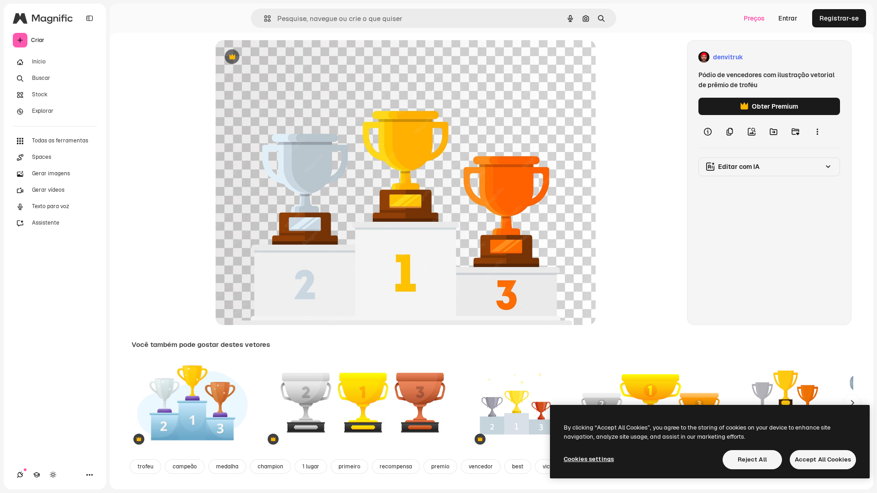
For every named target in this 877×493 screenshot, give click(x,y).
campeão (185, 466)
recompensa (396, 466)
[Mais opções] (817, 131)
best (517, 466)
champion (270, 466)
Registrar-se (839, 18)
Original (274, 57)
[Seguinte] (852, 402)
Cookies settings (589, 459)
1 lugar (310, 466)
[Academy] (36, 474)
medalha (227, 466)
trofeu (145, 466)
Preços (754, 18)
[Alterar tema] (53, 474)
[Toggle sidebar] (89, 18)
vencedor (481, 466)
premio (440, 466)
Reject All (752, 459)
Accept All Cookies (823, 459)
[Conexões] (20, 474)
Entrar (788, 18)
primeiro (349, 466)
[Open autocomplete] (263, 18)
